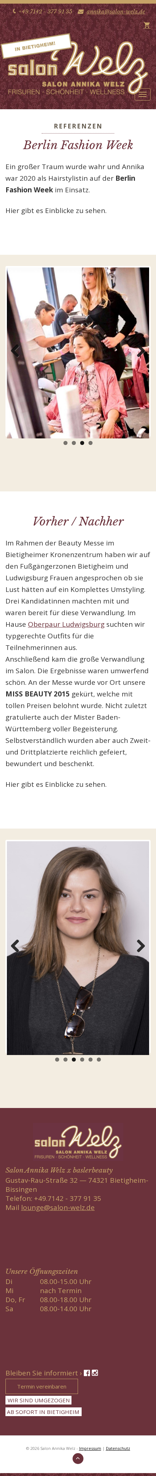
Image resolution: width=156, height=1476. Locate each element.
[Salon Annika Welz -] (78, 51)
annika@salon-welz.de (116, 11)
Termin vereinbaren (41, 1386)
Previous (18, 351)
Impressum (90, 1448)
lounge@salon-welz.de (58, 1207)
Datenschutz (118, 1448)
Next (138, 351)
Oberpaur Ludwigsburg (66, 624)
